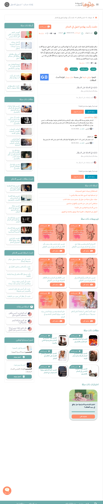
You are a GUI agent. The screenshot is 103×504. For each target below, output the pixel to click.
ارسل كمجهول (77, 112)
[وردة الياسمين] (95, 117)
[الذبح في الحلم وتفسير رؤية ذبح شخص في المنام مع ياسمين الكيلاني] (83, 232)
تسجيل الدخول (15, 4)
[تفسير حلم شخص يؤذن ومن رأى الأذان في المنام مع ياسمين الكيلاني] (53, 232)
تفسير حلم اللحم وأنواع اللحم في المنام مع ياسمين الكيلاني (85, 279)
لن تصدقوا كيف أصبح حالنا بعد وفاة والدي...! (83, 195)
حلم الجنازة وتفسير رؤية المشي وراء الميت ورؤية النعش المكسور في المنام (53, 314)
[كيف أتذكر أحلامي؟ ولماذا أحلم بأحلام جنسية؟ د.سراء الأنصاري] (83, 300)
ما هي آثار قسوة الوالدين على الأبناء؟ (86, 207)
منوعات (90, 17)
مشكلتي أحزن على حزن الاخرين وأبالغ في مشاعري (81, 203)
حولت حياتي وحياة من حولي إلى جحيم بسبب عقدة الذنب (80, 199)
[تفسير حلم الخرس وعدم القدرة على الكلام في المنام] (62, 356)
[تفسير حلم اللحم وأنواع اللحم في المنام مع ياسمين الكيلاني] (83, 266)
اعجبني (88, 129)
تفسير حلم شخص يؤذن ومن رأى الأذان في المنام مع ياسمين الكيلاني (53, 245)
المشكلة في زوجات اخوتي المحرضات (86, 191)
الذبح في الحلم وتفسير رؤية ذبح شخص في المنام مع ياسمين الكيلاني (83, 245)
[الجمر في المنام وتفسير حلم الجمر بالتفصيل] (93, 340)
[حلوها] (97, 4)
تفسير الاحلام (81, 17)
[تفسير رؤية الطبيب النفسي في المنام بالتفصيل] (93, 371)
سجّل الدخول (91, 112)
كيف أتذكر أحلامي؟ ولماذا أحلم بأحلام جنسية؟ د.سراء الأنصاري (83, 313)
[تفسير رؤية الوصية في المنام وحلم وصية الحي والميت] (62, 340)
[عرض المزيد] (66, 69)
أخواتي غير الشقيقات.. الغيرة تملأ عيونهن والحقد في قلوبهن (79, 211)
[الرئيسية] (96, 17)
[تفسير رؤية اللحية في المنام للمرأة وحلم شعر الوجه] (93, 356)
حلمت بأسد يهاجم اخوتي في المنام (65, 17)
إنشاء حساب (28, 4)
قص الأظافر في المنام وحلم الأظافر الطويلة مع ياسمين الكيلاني (54, 279)
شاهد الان (86, 250)
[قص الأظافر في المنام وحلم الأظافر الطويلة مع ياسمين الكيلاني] (53, 266)
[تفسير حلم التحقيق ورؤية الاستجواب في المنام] (62, 371)
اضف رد (82, 129)
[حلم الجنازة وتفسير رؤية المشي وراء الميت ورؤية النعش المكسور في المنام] (53, 300)
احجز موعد (17, 357)
